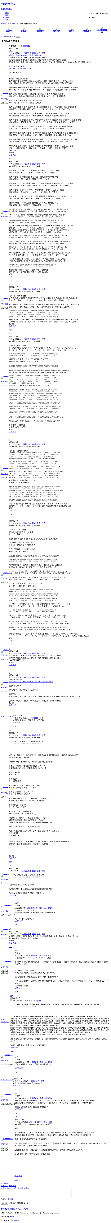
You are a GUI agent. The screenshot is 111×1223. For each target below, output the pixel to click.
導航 (7, 20)
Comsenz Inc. (15, 1220)
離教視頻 (56, 31)
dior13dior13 (8, 905)
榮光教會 (24, 55)
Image (9, 1188)
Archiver (21, 1209)
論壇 (7, 13)
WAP (26, 1209)
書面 (38, 53)
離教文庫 (40, 31)
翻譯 (34, 53)
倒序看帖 (26, 46)
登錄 (10, 9)
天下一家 (4, 911)
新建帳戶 (4, 9)
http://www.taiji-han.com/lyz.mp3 (20, 68)
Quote (17, 1188)
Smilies (26, 1188)
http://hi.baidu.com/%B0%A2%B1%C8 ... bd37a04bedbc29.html (31, 682)
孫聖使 (11, 55)
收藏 (10, 150)
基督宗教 (14, 24)
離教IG (71, 31)
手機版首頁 (86, 31)
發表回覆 (4, 1203)
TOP (10, 280)
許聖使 (17, 55)
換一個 (10, 1199)
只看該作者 (26, 53)
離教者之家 (5, 24)
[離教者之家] (8, 3)
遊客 (7, 717)
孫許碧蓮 (38, 55)
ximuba (6, 93)
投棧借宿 (4, 99)
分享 (14, 150)
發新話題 (12, 1186)
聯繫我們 (13, 1209)
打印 (10, 51)
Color (4, 1188)
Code (22, 1188)
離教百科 (24, 31)
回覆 (10, 36)
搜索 (7, 15)
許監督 (31, 55)
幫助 (7, 17)
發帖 (14, 36)
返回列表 (4, 36)
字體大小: (12, 48)
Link (13, 1188)
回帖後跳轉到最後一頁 (20, 1203)
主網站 (9, 31)
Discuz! (12, 1216)
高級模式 (4, 1186)
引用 (14, 155)
